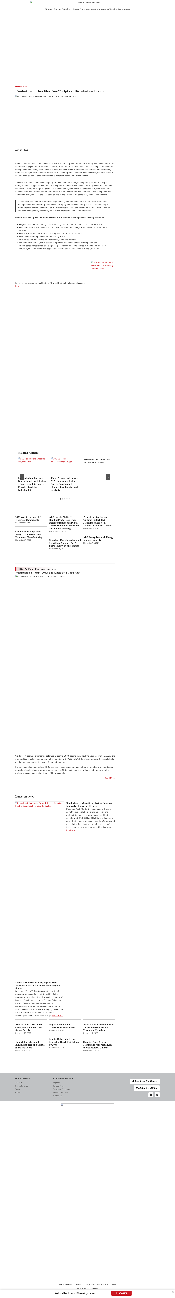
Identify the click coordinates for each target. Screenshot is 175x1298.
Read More (110, 778)
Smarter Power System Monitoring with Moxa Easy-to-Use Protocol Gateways (98, 1044)
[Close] (172, 1291)
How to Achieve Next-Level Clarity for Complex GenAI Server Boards (29, 1027)
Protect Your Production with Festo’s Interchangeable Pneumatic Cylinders (98, 1027)
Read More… (57, 1015)
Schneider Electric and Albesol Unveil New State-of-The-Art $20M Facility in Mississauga (65, 543)
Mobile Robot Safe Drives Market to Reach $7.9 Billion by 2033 (64, 1042)
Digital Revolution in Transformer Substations (62, 1026)
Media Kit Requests (60, 1092)
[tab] (60, 499)
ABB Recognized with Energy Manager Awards (98, 539)
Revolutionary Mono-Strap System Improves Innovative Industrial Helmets (89, 804)
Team (17, 1089)
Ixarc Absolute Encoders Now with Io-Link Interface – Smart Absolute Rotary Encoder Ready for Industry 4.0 (32, 484)
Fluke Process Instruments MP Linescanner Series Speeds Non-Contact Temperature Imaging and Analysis (64, 484)
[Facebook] (150, 1094)
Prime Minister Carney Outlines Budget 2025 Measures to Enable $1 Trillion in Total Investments (97, 521)
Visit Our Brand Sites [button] (147, 1088)
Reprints (56, 1083)
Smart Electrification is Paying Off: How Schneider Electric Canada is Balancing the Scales (37, 985)
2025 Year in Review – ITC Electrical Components (28, 518)
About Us (18, 1083)
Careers (18, 1092)
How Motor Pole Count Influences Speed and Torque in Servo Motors (30, 1044)
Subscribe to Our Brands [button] (145, 1081)
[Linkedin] (157, 1094)
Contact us (57, 1096)
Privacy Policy (58, 1086)
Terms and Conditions (61, 1089)
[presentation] (32, 466)
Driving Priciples (21, 1086)
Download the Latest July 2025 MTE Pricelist (97, 461)
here (17, 286)
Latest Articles (24, 796)
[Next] (108, 477)
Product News (21, 87)
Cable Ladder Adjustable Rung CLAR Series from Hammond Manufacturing (28, 534)
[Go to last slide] (22, 477)
